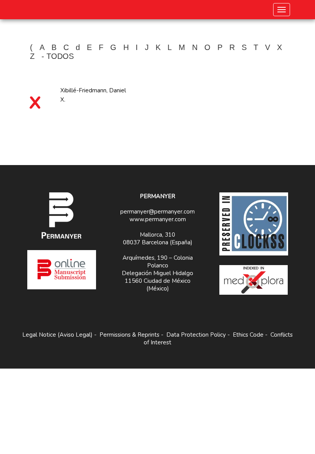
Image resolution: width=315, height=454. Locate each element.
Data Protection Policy (196, 335)
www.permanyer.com (157, 219)
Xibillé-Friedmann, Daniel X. (93, 95)
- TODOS (57, 56)
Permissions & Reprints (129, 335)
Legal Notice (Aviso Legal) (57, 335)
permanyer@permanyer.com (157, 211)
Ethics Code (248, 335)
